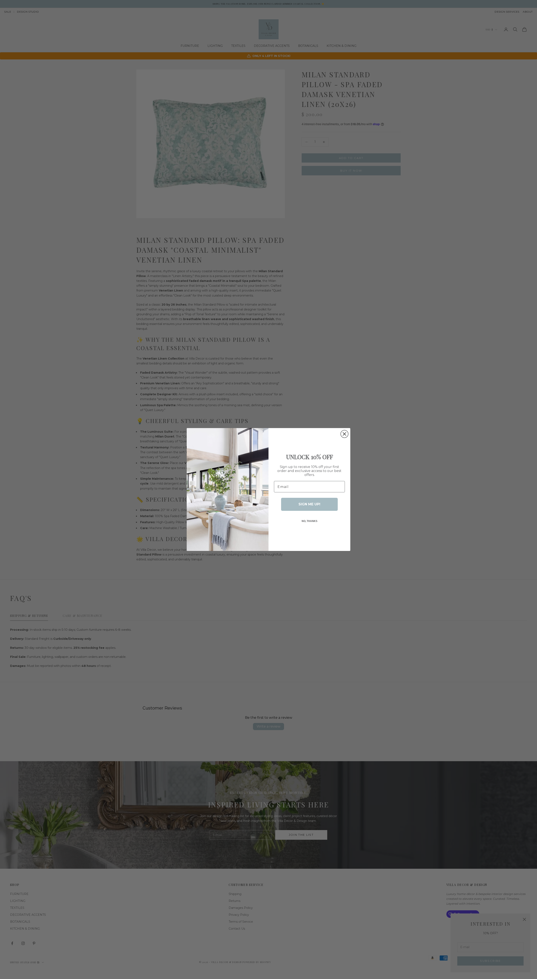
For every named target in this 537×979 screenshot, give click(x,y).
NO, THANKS (309, 521)
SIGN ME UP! (309, 504)
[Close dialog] (344, 434)
